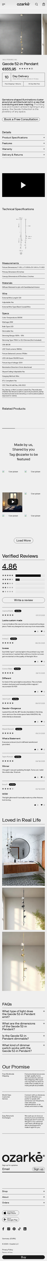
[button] (24, 68)
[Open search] (36, 4)
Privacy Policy (7, 1250)
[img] (8, 616)
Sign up (39, 1169)
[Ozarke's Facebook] (3, 1228)
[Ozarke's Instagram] (8, 1228)
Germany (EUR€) (9, 1239)
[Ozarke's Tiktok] (19, 1228)
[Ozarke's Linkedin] (25, 1228)
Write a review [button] (23, 600)
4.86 (9, 566)
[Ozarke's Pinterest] (14, 1228)
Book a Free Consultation (21, 119)
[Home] (23, 4)
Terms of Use (7, 1252)
